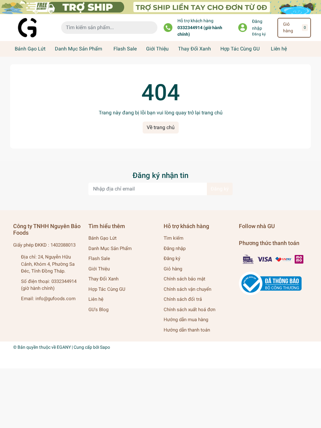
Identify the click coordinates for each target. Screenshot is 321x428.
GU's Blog (98, 309)
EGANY (64, 347)
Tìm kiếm (173, 238)
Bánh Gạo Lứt (30, 49)
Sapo (105, 347)
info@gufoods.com (55, 298)
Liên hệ (279, 49)
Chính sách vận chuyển (187, 289)
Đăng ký (259, 34)
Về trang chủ (161, 127)
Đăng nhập (257, 25)
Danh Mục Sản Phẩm (78, 49)
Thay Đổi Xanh (194, 49)
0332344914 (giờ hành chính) (199, 31)
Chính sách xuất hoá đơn (189, 309)
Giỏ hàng (173, 269)
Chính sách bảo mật (184, 279)
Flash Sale (125, 49)
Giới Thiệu (157, 49)
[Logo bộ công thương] (270, 283)
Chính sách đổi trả (183, 299)
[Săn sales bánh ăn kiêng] (160, 7)
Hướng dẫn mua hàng (186, 319)
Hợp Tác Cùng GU (240, 49)
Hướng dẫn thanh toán (187, 330)
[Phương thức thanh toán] (273, 259)
